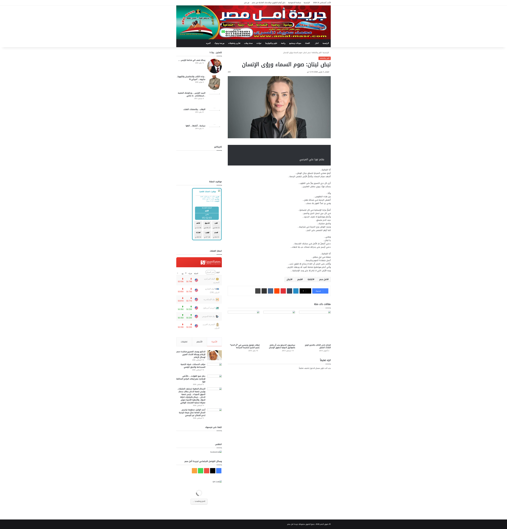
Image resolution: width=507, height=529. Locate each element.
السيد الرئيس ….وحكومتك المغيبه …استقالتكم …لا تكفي (191, 94)
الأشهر (199, 342)
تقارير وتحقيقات (234, 43)
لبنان (289, 279)
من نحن (246, 2)
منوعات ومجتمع (295, 43)
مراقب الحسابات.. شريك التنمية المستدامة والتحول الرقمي (193, 366)
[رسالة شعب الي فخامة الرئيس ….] (214, 66)
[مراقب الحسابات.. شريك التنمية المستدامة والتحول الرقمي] (214, 368)
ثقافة (310, 279)
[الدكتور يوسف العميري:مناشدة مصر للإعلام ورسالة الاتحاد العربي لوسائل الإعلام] (214, 355)
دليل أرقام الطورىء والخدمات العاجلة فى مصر (268, 2)
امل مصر (323, 279)
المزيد (208, 43)
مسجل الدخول (315, 368)
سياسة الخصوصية (294, 2)
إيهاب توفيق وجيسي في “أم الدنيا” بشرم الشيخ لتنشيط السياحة (244, 346)
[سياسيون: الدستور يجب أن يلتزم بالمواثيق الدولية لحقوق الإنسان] (279, 326)
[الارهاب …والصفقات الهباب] (214, 115)
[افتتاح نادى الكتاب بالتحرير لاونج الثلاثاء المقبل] (315, 326)
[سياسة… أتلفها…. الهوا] (214, 131)
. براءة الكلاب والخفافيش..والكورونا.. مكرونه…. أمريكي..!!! (191, 78)
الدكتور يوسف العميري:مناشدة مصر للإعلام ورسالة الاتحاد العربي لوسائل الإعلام (191, 354)
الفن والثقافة (316, 52)
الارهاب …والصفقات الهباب (194, 109)
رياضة (283, 43)
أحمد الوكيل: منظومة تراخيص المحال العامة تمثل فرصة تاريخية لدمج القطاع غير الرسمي (192, 412)
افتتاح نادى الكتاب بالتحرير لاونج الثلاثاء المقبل (318, 346)
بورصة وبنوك (219, 43)
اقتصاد (307, 43)
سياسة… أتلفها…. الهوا (195, 126)
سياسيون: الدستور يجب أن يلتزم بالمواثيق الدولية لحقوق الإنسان (282, 346)
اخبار (317, 43)
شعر (299, 279)
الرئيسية (307, 2)
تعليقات (184, 342)
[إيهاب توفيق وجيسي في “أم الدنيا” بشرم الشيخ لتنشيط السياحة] (243, 326)
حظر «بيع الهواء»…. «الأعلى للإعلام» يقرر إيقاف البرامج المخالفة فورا (190, 378)
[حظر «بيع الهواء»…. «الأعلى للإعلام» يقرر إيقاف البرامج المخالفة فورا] (214, 380)
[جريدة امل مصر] (253, 22)
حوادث (259, 43)
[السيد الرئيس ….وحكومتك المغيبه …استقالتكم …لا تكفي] (214, 99)
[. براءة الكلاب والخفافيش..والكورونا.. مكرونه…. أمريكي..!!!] (214, 82)
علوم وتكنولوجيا (271, 43)
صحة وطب (248, 43)
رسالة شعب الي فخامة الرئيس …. (191, 60)
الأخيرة (214, 342)
